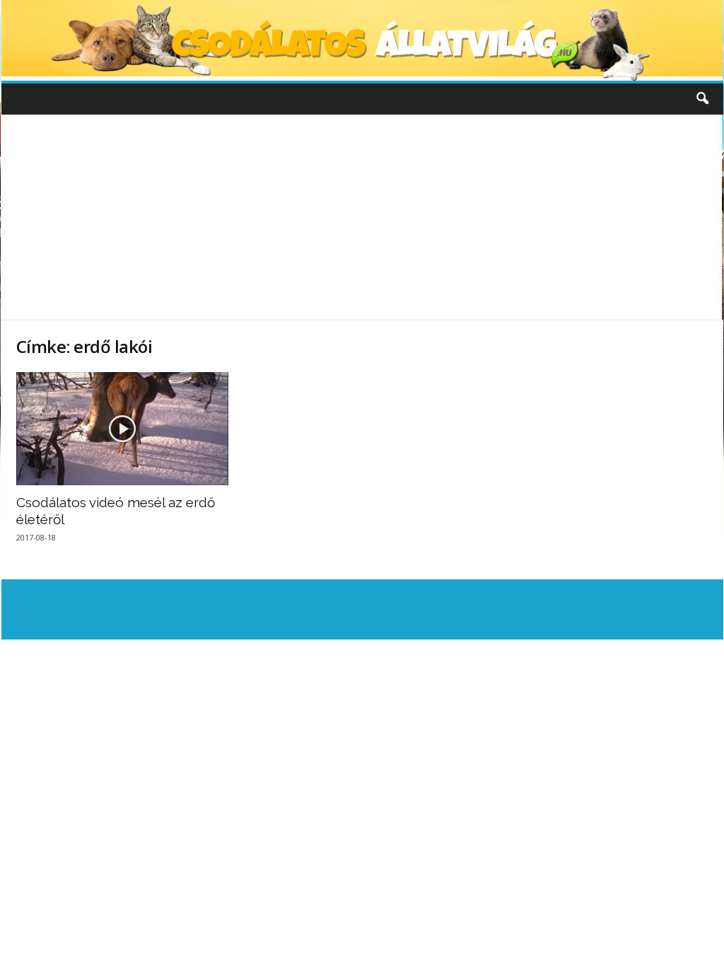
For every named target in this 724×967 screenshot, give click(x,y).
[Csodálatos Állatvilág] (362, 40)
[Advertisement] (362, 217)
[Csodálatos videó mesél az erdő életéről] (122, 428)
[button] (702, 99)
